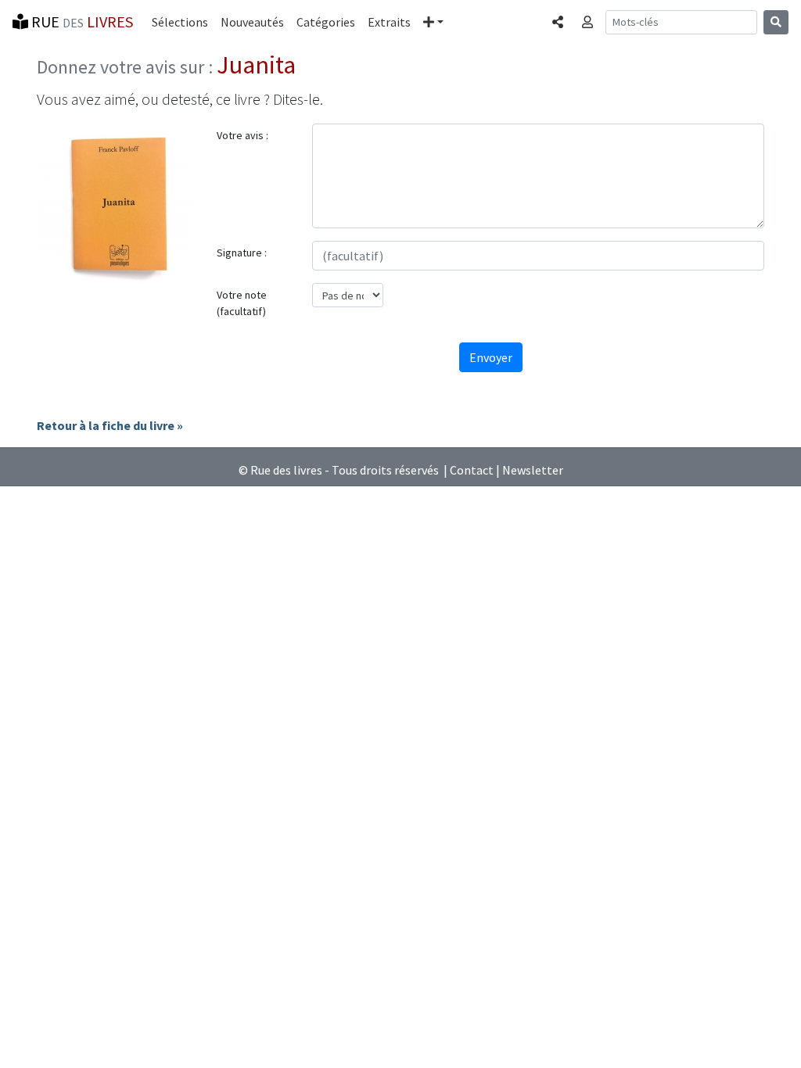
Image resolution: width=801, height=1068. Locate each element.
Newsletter (532, 470)
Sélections (180, 22)
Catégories (325, 22)
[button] (433, 22)
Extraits (389, 22)
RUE (80, 21)
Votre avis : (242, 135)
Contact (472, 470)
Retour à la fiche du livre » (110, 425)
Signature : (242, 252)
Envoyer (490, 357)
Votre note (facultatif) (242, 303)
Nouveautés (252, 22)
